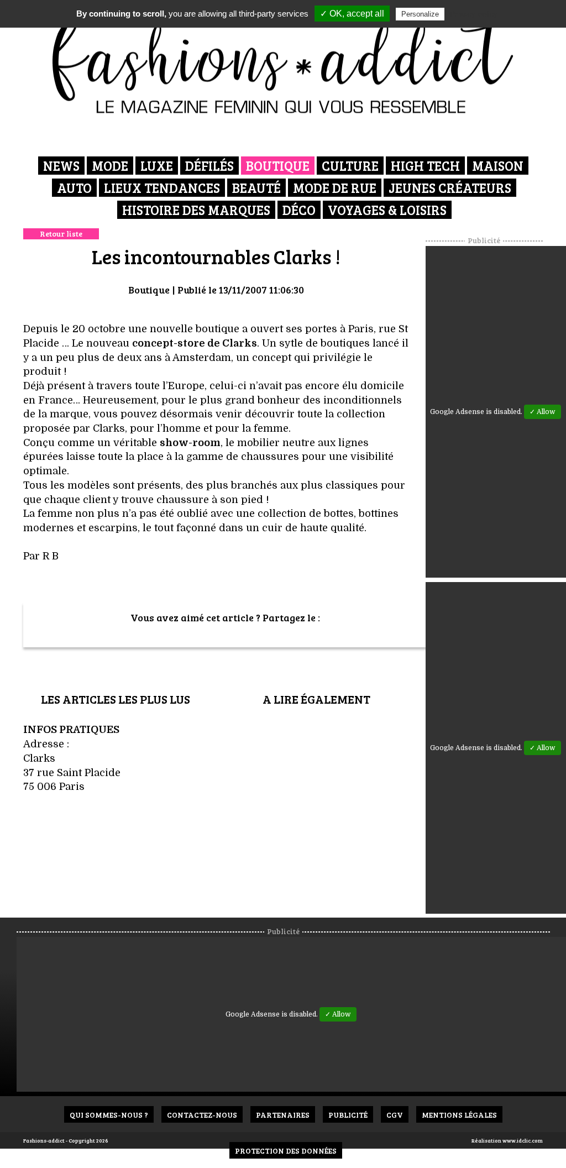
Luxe (156, 165)
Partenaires (283, 1114)
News (61, 165)
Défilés (209, 165)
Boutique (278, 165)
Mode (110, 165)
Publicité (348, 1114)
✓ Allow (542, 412)
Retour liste (61, 233)
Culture (350, 165)
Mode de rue (334, 188)
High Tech (425, 165)
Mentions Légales (459, 1114)
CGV (394, 1114)
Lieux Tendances (162, 188)
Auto (74, 188)
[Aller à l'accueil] (283, 60)
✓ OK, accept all (352, 13)
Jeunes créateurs (450, 188)
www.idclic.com (522, 1140)
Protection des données (286, 1150)
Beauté (256, 188)
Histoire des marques (196, 210)
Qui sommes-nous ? (109, 1114)
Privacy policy (473, 13)
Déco (299, 210)
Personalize (420, 14)
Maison (497, 165)
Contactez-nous (202, 1114)
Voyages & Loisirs (387, 210)
